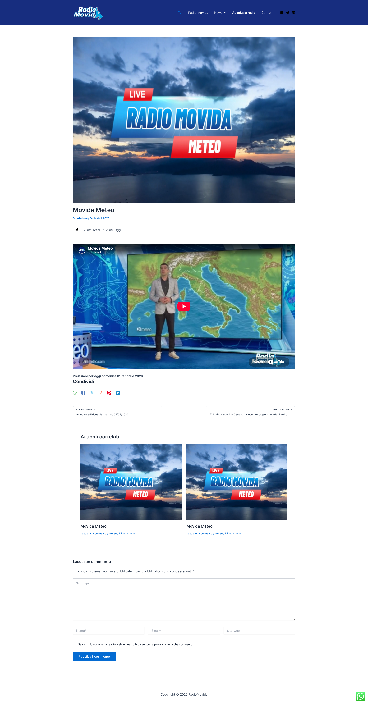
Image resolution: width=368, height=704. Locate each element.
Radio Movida (198, 13)
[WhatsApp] (75, 392)
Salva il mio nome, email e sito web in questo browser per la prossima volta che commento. (135, 644)
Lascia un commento (93, 533)
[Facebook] (282, 13)
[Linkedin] (118, 392)
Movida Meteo (93, 526)
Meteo (113, 533)
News (218, 13)
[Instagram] (293, 13)
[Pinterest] (109, 392)
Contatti (267, 13)
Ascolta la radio (243, 13)
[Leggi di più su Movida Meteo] (131, 482)
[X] (92, 392)
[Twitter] (287, 13)
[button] (179, 12)
